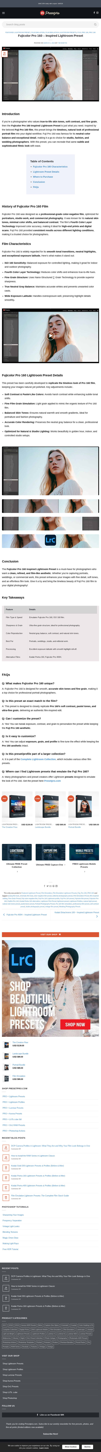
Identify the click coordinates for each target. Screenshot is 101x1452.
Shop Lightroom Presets (13, 1363)
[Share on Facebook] (44, 886)
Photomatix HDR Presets (78, 1338)
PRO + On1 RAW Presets (14, 1125)
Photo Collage (50, 1338)
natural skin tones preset (11, 904)
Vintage (42, 1347)
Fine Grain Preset (14, 898)
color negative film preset (43, 896)
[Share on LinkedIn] (56, 886)
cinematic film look (26, 896)
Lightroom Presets (23, 1334)
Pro (89, 1342)
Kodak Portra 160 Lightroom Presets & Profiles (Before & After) (38, 1176)
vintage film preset (51, 907)
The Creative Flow (9, 827)
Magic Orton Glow (10, 1238)
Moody (15, 1338)
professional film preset (81, 904)
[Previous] (2, 813)
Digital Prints (24, 1330)
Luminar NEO (72, 1334)
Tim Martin (62, 43)
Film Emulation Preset (81, 896)
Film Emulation (38, 32)
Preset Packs (80, 1342)
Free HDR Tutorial (10, 1249)
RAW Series (15, 1347)
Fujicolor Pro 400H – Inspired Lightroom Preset (26, 915)
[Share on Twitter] (47, 886)
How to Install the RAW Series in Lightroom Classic (33, 1156)
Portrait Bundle (74, 827)
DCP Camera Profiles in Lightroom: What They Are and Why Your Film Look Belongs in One (50, 1146)
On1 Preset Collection (35, 1338)
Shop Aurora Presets (12, 1381)
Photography (62, 1338)
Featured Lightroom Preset (17, 32)
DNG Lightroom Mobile (39, 1330)
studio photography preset (35, 907)
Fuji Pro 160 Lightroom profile (49, 898)
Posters (55, 1342)
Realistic (25, 1347)
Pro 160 (85, 32)
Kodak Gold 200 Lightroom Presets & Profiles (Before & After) (37, 1166)
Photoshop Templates (26, 1342)
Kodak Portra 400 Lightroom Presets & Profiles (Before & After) (38, 1185)
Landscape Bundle (43, 827)
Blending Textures (10, 1232)
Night (22, 1338)
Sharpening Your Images (13, 1215)
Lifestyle (90, 1330)
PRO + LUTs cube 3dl (12, 1119)
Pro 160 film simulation (64, 904)
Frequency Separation (12, 1220)
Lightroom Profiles (76, 901)
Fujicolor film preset (82, 898)
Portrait (39, 1342)
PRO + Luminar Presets (13, 1108)
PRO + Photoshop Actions (14, 1131)
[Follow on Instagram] (97, 13)
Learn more (44, 1448)
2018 (11, 1325)
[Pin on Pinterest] (53, 886)
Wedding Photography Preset (69, 907)
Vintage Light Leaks (11, 1226)
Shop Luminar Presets (12, 1375)
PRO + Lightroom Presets (14, 1096)
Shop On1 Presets (11, 1386)
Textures (34, 1347)
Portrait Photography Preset (45, 904)
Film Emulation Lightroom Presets (61, 32)
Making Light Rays (11, 1243)
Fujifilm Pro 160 (13, 901)
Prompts (6, 1347)
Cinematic (64, 1325)
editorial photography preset (62, 896)
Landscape (81, 1330)
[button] (3, 13)
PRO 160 (92, 32)
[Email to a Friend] (50, 886)
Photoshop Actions (9, 1342)
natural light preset (90, 901)
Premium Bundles (66, 1342)
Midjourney (7, 1338)
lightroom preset (63, 901)
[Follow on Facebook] (94, 13)
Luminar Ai (61, 1334)
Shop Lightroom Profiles (13, 1369)
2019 (17, 1325)
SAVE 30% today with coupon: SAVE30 (50, 3)
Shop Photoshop (10, 1398)
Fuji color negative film (30, 898)
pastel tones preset (27, 904)
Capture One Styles (52, 1325)
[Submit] (95, 24)
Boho (40, 1325)
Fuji (79, 32)
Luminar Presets (85, 1334)
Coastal (73, 1325)
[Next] (99, 813)
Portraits (47, 1342)
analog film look (13, 896)
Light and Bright (8, 1334)
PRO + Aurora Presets (12, 1113)
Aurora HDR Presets (28, 1325)
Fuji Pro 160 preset (67, 898)
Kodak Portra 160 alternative (30, 901)
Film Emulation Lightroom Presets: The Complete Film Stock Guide (40, 1195)
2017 (4, 1325)
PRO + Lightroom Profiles (14, 1102)
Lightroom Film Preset (48, 901)
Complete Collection (10, 1330)
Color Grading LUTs (86, 1325)
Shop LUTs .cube (10, 1392)
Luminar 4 (51, 1334)
